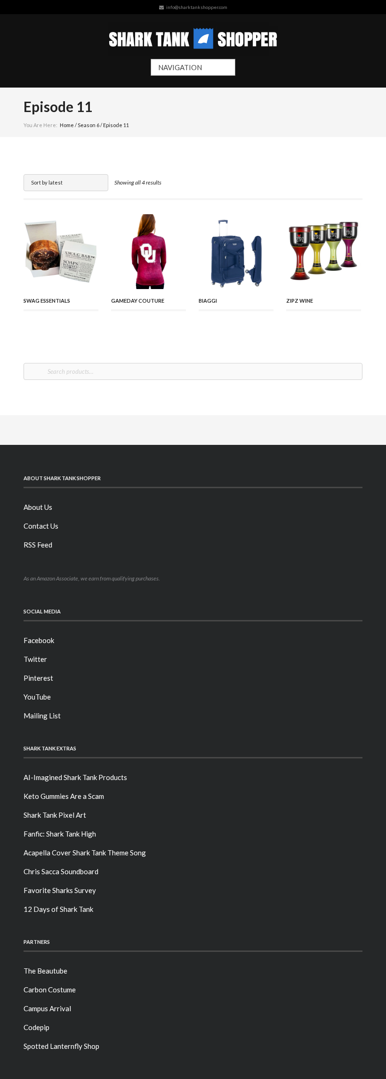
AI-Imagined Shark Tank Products (75, 777)
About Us (38, 507)
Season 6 (88, 125)
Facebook (39, 640)
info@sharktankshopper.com (196, 7)
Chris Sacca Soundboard (61, 871)
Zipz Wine (299, 301)
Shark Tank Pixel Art (55, 815)
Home (67, 125)
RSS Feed (38, 544)
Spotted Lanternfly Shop (61, 1046)
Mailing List (42, 715)
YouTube (37, 696)
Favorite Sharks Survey (60, 890)
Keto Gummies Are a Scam (64, 796)
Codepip (36, 1027)
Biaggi (208, 301)
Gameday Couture (137, 301)
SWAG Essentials (47, 301)
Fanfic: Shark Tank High (60, 833)
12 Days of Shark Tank (58, 909)
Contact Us (41, 526)
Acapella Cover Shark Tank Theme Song (85, 852)
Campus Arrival (47, 1008)
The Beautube (45, 970)
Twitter (35, 659)
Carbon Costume (50, 989)
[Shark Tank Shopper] (193, 36)
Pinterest (38, 678)
